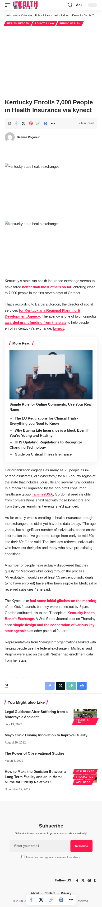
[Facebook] (77, 880)
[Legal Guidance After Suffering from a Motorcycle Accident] (85, 716)
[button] (9, 5)
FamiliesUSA (42, 494)
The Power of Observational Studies (35, 753)
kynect (58, 328)
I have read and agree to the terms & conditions (53, 857)
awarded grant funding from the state (35, 322)
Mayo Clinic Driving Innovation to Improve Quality (46, 735)
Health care (85, 771)
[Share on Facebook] (16, 123)
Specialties (84, 776)
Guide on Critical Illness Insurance (43, 454)
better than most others (41, 287)
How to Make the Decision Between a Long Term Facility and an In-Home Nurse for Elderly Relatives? (35, 777)
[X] (83, 880)
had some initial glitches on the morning (63, 601)
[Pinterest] (89, 880)
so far (66, 287)
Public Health (70, 23)
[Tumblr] (95, 880)
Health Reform (18, 23)
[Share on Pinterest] (31, 123)
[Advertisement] (51, 61)
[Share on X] (23, 123)
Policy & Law (44, 23)
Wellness (83, 782)
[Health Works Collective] (25, 5)
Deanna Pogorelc (28, 137)
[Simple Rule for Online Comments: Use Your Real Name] (51, 374)
